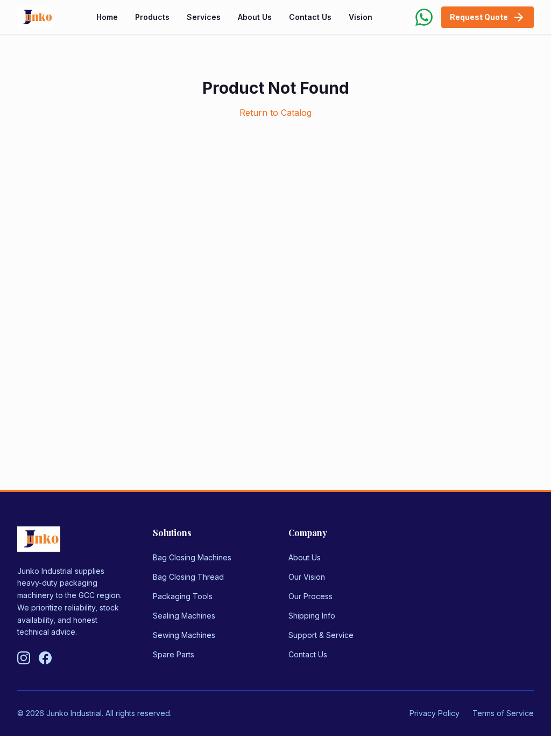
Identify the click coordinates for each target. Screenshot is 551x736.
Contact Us (310, 17)
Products (152, 17)
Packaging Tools (183, 596)
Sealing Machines (184, 615)
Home (107, 17)
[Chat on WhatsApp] (424, 17)
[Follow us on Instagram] (23, 657)
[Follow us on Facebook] (45, 657)
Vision (360, 17)
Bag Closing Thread (188, 576)
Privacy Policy (434, 713)
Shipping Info (311, 615)
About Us (255, 17)
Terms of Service (503, 713)
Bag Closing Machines (192, 557)
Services (204, 17)
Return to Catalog (275, 112)
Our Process (310, 596)
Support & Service (321, 635)
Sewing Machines (184, 635)
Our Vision (306, 576)
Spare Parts (173, 654)
